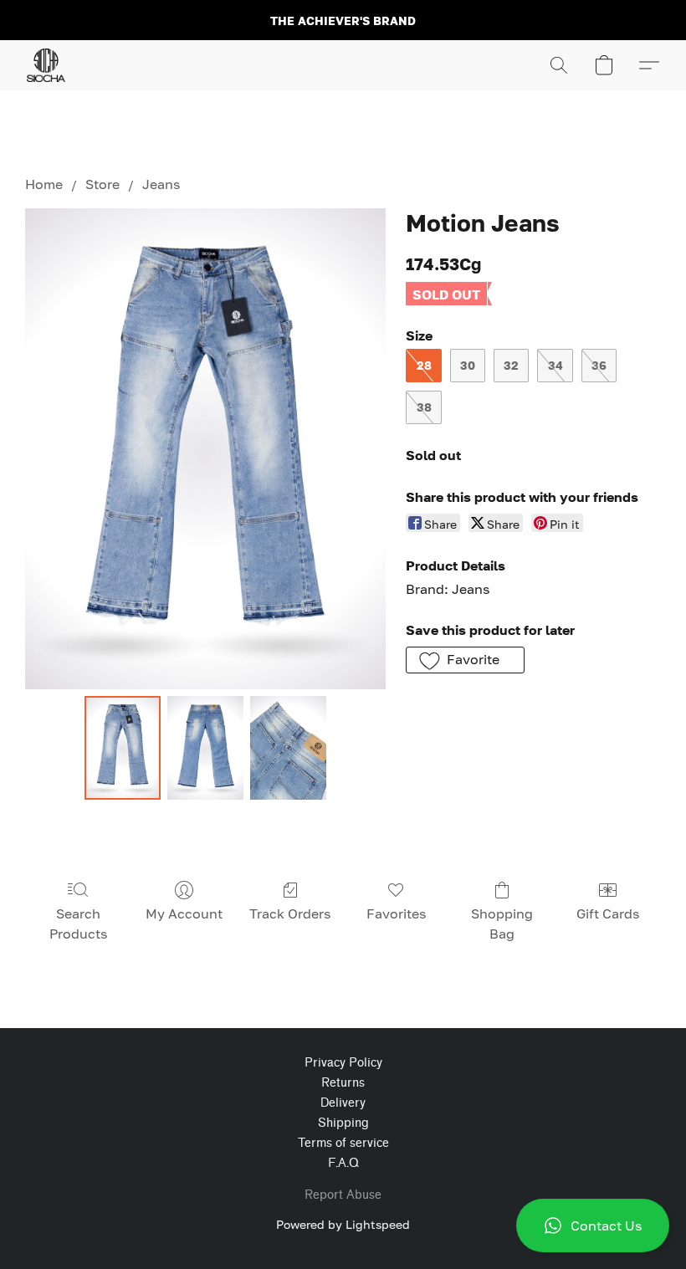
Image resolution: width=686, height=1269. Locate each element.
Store (102, 184)
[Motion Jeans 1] (205, 748)
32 (511, 365)
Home (44, 184)
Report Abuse (343, 1195)
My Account (184, 913)
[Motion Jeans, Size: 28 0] (122, 748)
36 (599, 365)
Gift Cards (607, 913)
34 (555, 365)
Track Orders (289, 913)
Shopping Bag (502, 923)
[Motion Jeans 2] (288, 748)
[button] (592, 1225)
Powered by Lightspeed (343, 1224)
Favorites (396, 913)
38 (424, 407)
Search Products (78, 923)
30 (467, 365)
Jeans (161, 184)
